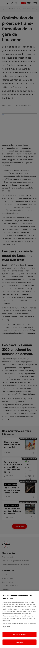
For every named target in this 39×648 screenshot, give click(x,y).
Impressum (6, 627)
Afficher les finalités (19, 634)
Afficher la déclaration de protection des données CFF (19, 623)
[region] (19, 619)
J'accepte (19, 642)
